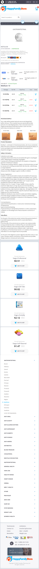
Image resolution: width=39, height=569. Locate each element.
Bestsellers (10, 533)
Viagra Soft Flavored (19, 344)
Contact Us (10, 528)
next (36, 22)
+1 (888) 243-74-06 (11, 1)
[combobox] (29, 2)
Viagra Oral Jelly (19, 315)
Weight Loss (23, 533)
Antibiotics (23, 526)
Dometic (7, 63)
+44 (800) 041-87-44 (12, 2)
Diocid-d (3, 62)
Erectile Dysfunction (20, 256)
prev (23, 22)
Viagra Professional (19, 258)
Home (8, 531)
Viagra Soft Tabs (19, 287)
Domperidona (14, 62)
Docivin (8, 62)
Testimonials (11, 526)
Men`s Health (24, 531)
